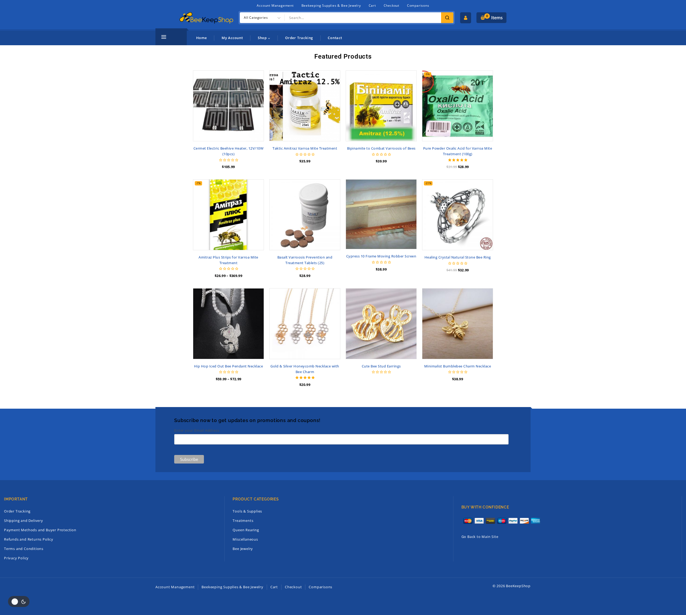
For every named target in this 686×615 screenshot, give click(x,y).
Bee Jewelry (243, 548)
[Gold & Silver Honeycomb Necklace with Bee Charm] (305, 323)
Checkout (391, 5)
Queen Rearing (246, 529)
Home (201, 37)
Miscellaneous (245, 539)
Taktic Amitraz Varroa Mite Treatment (305, 148)
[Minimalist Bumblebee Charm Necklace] (457, 323)
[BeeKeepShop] (206, 18)
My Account (232, 37)
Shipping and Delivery (23, 520)
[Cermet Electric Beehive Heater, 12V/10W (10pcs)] (228, 106)
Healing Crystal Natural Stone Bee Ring (457, 257)
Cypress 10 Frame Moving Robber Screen (381, 256)
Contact (335, 37)
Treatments (243, 520)
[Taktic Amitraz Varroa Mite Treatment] (305, 106)
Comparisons (418, 5)
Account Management (275, 5)
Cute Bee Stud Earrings (381, 366)
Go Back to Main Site (479, 536)
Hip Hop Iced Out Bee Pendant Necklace (228, 366)
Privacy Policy (16, 558)
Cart (372, 5)
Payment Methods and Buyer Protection (40, 529)
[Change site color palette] (18, 601)
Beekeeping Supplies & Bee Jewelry (331, 5)
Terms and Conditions (23, 548)
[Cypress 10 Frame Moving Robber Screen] (381, 214)
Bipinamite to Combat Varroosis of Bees (381, 148)
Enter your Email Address (196, 430)
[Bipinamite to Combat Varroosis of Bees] (381, 106)
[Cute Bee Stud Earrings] (381, 323)
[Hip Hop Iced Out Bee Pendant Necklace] (228, 323)
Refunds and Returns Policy (28, 539)
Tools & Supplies (247, 511)
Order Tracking (299, 37)
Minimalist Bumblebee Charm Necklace (457, 366)
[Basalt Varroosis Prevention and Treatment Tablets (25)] (305, 215)
